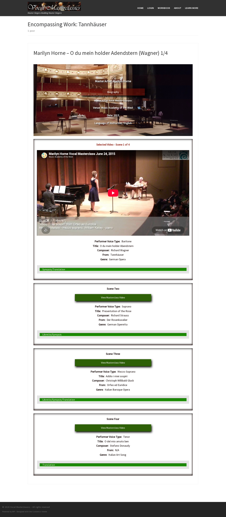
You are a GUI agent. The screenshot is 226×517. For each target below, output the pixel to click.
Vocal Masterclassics (20, 507)
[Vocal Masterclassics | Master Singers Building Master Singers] (54, 5)
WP (13, 512)
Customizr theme (39, 512)
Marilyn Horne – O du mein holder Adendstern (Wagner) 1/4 (101, 52)
